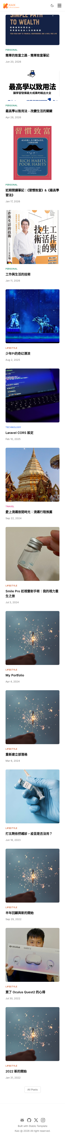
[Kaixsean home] (11, 5)
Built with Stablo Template (32, 1125)
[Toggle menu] (59, 5)
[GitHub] (29, 1120)
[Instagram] (43, 1120)
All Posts (32, 1089)
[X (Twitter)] (36, 1120)
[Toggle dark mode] (52, 5)
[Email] (22, 1120)
